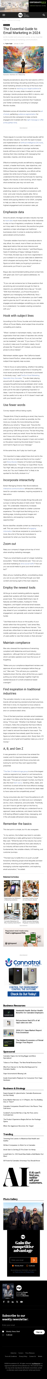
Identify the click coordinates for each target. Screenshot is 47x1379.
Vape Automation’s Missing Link (14, 1074)
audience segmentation (27, 114)
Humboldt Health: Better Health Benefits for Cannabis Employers (30, 1011)
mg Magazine (36, 1363)
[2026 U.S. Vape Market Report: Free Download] (8, 1033)
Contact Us (32, 1356)
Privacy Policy (30, 1272)
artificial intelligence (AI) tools (32, 143)
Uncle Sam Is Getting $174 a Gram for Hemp (19, 1150)
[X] (17, 1302)
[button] (3, 15)
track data (9, 221)
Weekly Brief (19, 1266)
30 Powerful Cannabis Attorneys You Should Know (21, 1161)
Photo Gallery (10, 1199)
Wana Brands (12, 462)
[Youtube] (21, 1302)
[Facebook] (3, 1302)
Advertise (13, 1353)
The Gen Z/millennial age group (16, 771)
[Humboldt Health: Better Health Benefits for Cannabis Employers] (8, 1013)
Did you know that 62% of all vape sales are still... (28, 1021)
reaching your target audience (28, 89)
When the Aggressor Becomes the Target (18, 1126)
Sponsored (9, 1051)
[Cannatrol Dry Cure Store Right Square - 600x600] (23, 977)
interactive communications (13, 489)
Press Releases (30, 1353)
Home (4, 20)
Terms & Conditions (11, 1356)
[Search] (44, 15)
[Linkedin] (12, 1302)
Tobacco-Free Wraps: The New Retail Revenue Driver (22, 1063)
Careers (20, 1353)
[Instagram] (8, 1302)
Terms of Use (19, 1272)
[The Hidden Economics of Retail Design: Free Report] (8, 1043)
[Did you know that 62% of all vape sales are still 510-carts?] (8, 1023)
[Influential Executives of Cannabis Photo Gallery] (23, 1216)
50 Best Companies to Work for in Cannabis (19, 1145)
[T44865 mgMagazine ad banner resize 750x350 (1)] (23, 937)
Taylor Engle (8, 43)
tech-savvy (18, 783)
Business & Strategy (14, 20)
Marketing (6, 25)
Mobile (40, 1356)
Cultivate (32, 1266)
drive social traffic (27, 564)
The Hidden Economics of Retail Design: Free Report (29, 1041)
